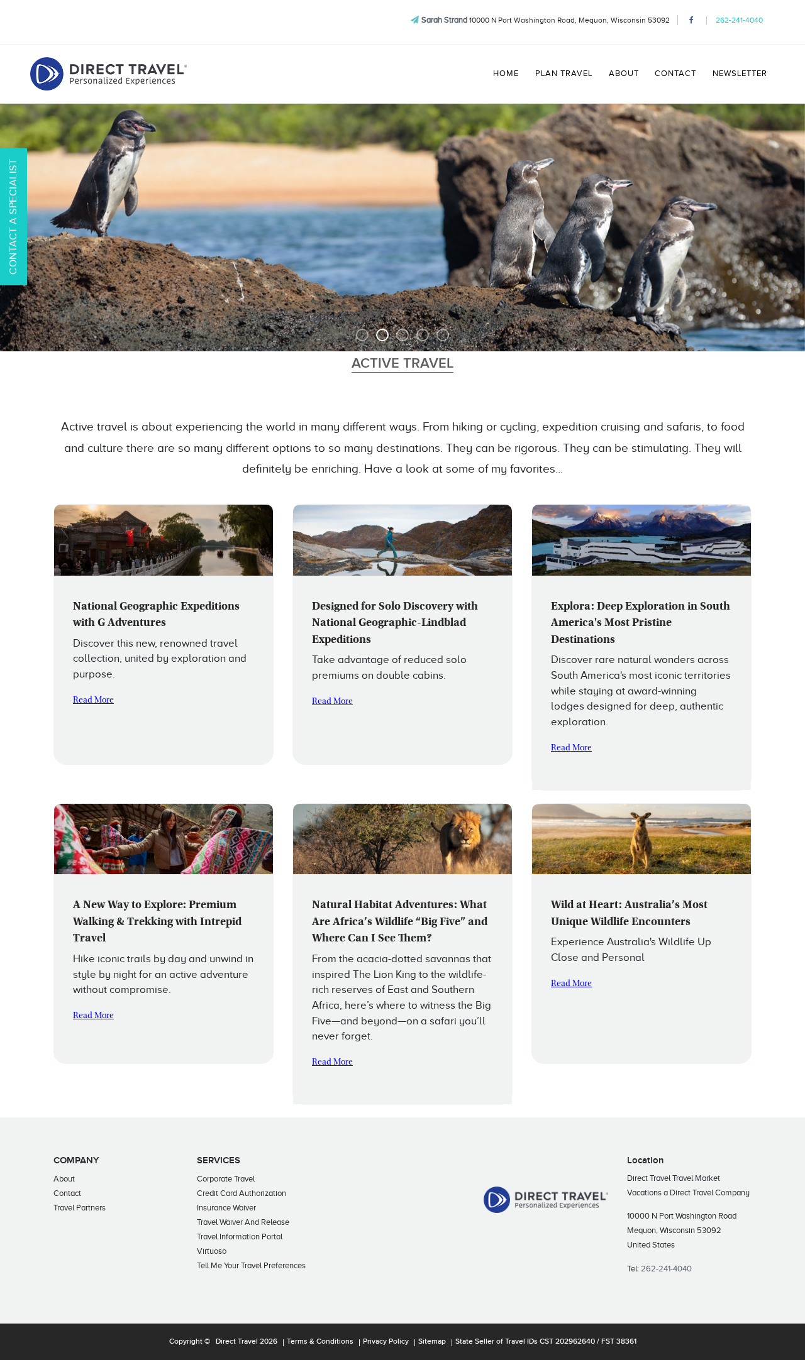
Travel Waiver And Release (243, 1222)
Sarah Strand (444, 20)
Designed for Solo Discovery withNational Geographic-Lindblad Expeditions (395, 623)
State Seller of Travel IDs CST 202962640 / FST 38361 (545, 1342)
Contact (675, 73)
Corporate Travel (226, 1178)
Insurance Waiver (226, 1207)
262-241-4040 (739, 20)
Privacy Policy (386, 1342)
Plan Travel (563, 73)
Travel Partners (79, 1207)
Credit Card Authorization (241, 1193)
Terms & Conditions (320, 1342)
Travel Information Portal (239, 1236)
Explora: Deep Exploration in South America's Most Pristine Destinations (640, 623)
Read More (93, 700)
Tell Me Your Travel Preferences (251, 1265)
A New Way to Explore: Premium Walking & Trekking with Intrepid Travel (157, 922)
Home (506, 73)
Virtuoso (211, 1251)
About (624, 73)
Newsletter (740, 73)
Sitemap (432, 1342)
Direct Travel (237, 1342)
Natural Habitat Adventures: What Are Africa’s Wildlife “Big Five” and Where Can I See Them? (399, 922)
